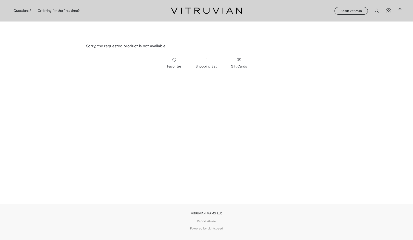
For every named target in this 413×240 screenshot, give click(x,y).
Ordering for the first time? (59, 10)
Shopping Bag (206, 66)
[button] (206, 10)
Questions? (22, 10)
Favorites (174, 66)
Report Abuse (206, 221)
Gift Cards (239, 66)
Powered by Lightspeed (206, 228)
